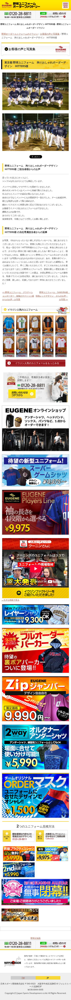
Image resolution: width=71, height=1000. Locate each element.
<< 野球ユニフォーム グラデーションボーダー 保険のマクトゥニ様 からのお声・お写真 (18, 296)
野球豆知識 (35, 938)
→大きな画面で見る (10, 600)
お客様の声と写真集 (49, 33)
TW (23, 977)
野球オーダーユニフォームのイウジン (19, 33)
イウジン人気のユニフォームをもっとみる (37, 363)
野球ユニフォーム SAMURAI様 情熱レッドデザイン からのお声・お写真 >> (53, 296)
